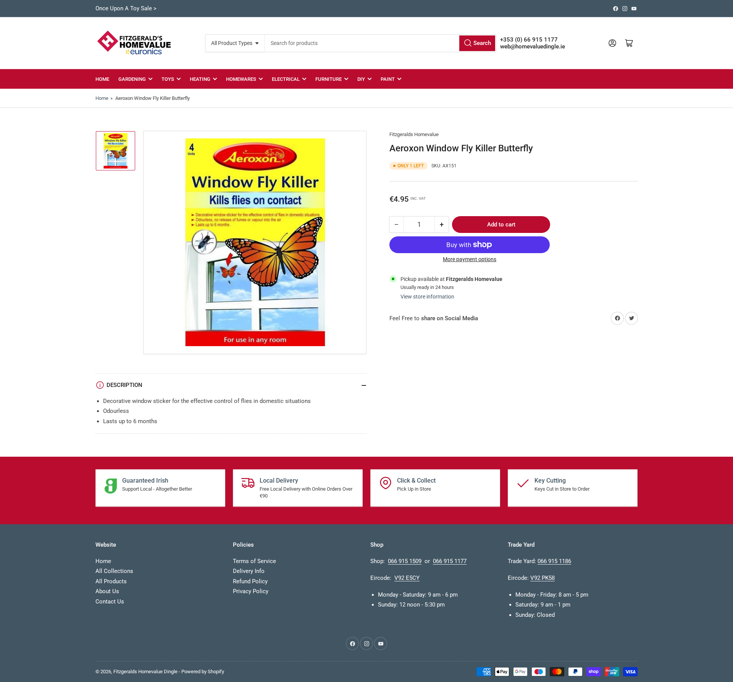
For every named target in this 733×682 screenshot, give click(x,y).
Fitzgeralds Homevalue (414, 134)
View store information (427, 297)
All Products (111, 581)
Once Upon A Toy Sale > (126, 8)
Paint (388, 79)
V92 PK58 (542, 577)
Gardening (132, 79)
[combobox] (380, 43)
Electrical (286, 79)
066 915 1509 (404, 561)
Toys (167, 79)
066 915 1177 (450, 561)
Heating (200, 79)
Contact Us (109, 601)
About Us (107, 591)
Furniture (328, 79)
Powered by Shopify (202, 671)
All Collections (114, 571)
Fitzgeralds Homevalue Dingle (145, 671)
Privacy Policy (250, 591)
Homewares (241, 79)
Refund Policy (250, 581)
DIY (361, 79)
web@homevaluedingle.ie (532, 46)
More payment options (469, 259)
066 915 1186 (554, 561)
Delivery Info (249, 571)
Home (102, 79)
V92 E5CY (407, 577)
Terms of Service (254, 561)
